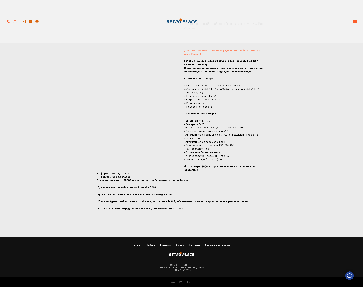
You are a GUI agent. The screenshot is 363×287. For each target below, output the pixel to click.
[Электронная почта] (37, 23)
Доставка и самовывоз (217, 245)
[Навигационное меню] (355, 21)
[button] (8, 21)
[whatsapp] (31, 23)
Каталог (137, 245)
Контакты (194, 245)
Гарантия (165, 245)
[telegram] (24, 23)
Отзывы (179, 245)
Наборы (150, 245)
